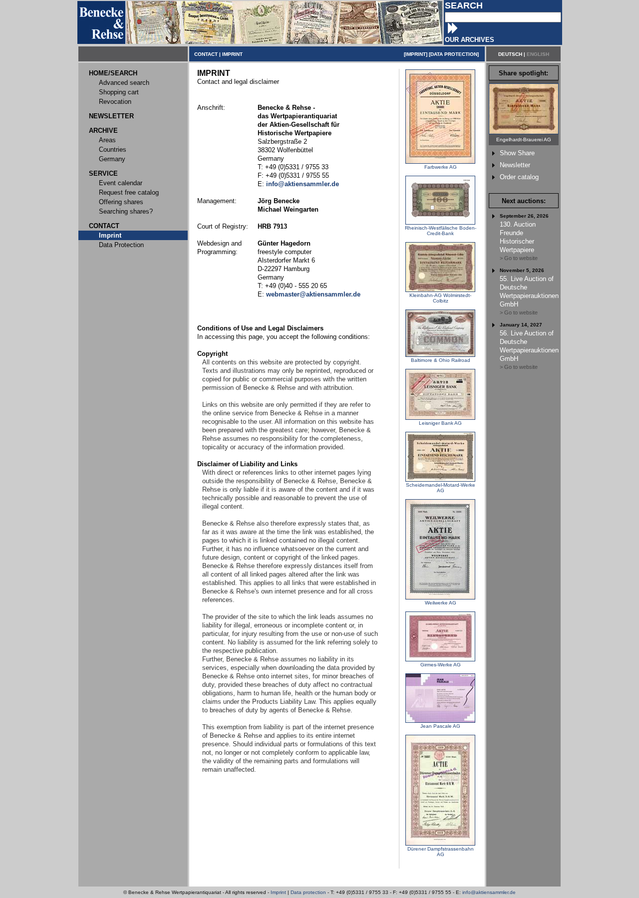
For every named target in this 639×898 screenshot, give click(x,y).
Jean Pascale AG (440, 726)
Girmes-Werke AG (440, 664)
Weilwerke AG (440, 602)
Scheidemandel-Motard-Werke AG (440, 487)
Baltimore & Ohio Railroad (440, 360)
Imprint (278, 892)
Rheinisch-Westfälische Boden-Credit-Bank (440, 230)
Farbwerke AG (440, 167)
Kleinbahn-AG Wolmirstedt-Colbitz (440, 298)
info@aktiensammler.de (489, 892)
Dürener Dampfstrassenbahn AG (440, 851)
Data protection (308, 892)
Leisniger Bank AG (440, 423)
